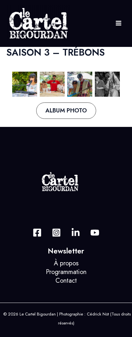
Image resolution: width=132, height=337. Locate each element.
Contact (66, 280)
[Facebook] (37, 232)
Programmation (66, 272)
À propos (66, 263)
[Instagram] (56, 232)
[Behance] (75, 232)
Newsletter (66, 251)
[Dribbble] (95, 232)
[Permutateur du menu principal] (118, 23)
